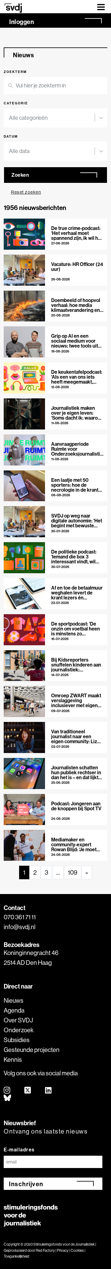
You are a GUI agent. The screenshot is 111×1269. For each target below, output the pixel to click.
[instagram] (7, 1090)
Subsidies (17, 1040)
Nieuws (13, 1000)
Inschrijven (26, 1184)
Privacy (62, 1250)
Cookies (77, 1250)
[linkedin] (48, 1090)
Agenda (14, 1010)
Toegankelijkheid (16, 1256)
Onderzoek (19, 1030)
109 (72, 872)
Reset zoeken (26, 192)
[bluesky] (8, 1098)
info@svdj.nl (19, 927)
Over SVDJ (18, 1020)
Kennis (13, 1059)
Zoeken (20, 175)
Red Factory (45, 1250)
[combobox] (52, 118)
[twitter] (27, 1090)
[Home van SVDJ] (13, 7)
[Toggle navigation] (101, 6)
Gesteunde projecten (32, 1049)
